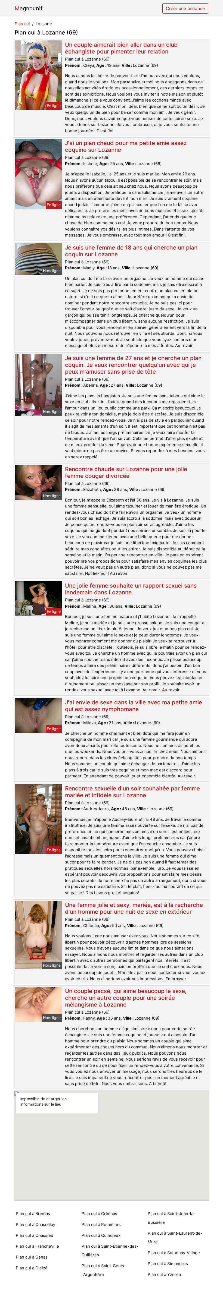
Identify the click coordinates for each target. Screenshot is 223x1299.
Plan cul (22, 23)
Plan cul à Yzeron (164, 1274)
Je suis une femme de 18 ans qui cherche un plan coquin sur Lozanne (131, 251)
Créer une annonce (185, 8)
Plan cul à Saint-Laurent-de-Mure (175, 1237)
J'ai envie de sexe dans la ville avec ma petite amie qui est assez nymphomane (133, 705)
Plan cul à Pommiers (101, 1224)
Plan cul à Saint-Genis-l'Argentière (104, 1270)
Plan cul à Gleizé (32, 1267)
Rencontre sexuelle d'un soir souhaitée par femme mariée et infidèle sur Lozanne (132, 792)
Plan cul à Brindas (33, 1213)
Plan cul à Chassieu (34, 1235)
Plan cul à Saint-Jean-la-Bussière (171, 1218)
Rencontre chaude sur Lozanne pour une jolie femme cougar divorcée (126, 472)
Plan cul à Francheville (37, 1246)
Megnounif (28, 8)
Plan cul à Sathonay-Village (174, 1252)
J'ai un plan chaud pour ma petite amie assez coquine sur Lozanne (126, 146)
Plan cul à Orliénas (99, 1213)
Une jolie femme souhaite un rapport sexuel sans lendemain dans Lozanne (131, 589)
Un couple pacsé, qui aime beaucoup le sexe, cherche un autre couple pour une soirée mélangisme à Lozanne (126, 998)
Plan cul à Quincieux (101, 1235)
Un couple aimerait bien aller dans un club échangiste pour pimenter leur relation (121, 48)
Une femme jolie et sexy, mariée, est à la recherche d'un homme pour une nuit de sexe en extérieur (134, 908)
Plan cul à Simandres (168, 1263)
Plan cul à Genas (32, 1257)
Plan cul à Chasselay (35, 1224)
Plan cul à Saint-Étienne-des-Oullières (110, 1250)
